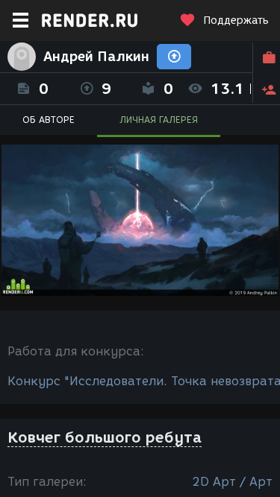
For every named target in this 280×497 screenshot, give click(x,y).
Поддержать (236, 20)
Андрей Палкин (96, 56)
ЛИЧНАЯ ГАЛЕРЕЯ (158, 119)
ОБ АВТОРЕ (48, 119)
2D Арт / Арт (232, 482)
